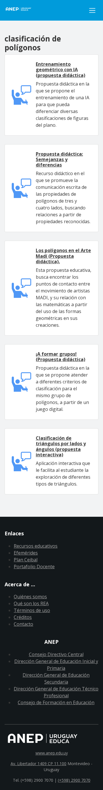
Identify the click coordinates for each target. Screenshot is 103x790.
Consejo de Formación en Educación (56, 702)
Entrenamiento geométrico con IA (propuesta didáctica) (60, 69)
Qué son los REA (31, 603)
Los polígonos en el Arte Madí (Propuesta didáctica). (63, 255)
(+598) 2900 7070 (74, 780)
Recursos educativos (36, 546)
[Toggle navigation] (92, 10)
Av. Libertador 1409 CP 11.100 (38, 763)
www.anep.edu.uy (51, 753)
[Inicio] (45, 10)
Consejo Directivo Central (56, 654)
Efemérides (26, 553)
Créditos (23, 617)
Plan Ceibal (25, 560)
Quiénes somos (30, 596)
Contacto (23, 624)
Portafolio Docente (34, 566)
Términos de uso (32, 610)
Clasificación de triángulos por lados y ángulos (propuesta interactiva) (61, 446)
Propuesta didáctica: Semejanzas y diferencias (59, 159)
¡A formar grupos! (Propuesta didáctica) (60, 357)
